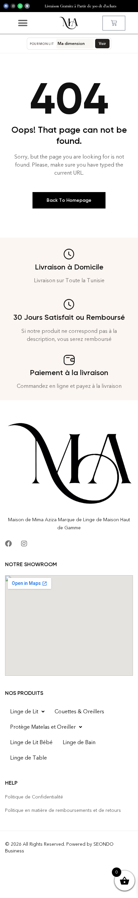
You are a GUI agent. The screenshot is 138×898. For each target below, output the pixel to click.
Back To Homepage (69, 200)
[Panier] (113, 23)
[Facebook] (6, 6)
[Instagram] (13, 6)
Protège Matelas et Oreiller (43, 727)
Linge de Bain (79, 742)
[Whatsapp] (20, 6)
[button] (22, 23)
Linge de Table (28, 758)
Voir (102, 43)
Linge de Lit (24, 711)
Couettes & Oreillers (79, 711)
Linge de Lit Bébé (31, 742)
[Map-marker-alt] (27, 6)
